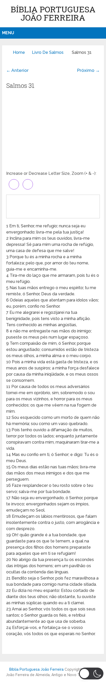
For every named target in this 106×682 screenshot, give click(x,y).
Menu (8, 32)
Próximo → (88, 70)
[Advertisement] (53, 132)
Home (19, 52)
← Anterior (17, 70)
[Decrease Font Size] (28, 184)
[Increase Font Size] (14, 184)
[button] (91, 673)
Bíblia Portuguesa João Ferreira (53, 13)
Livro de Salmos (48, 52)
